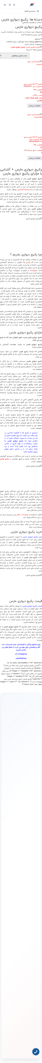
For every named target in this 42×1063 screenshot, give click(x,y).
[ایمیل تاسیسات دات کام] (16, 1051)
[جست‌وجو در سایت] (14, 4)
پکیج (28, 262)
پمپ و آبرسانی (34, 928)
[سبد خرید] (4, 4)
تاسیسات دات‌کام (33, 957)
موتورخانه (33, 270)
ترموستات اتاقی (22, 514)
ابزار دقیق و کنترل (33, 942)
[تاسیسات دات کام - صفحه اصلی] (28, 4)
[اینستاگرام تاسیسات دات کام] (26, 1051)
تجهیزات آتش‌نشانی (33, 946)
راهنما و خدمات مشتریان (31, 952)
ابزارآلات (36, 939)
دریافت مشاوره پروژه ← (21, 1038)
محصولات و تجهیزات (33, 915)
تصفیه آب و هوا (34, 935)
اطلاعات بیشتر (34, 105)
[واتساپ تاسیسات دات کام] (21, 1051)
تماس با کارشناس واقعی (20, 757)
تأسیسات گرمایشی (33, 924)
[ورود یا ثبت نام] (9, 4)
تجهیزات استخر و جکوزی (32, 931)
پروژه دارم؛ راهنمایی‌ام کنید (19, 763)
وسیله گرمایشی (23, 189)
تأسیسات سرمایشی (21, 920)
